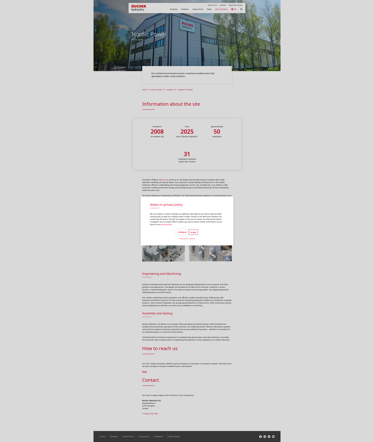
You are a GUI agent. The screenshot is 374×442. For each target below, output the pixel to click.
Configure (182, 232)
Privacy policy (183, 239)
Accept (193, 232)
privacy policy (166, 224)
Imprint (192, 239)
